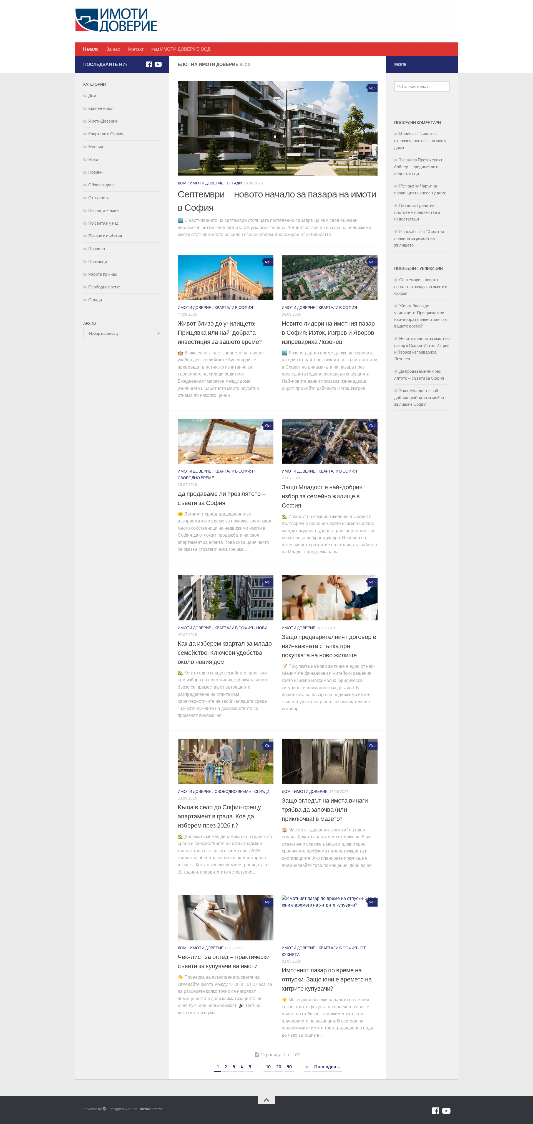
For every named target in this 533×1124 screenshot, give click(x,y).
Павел (405, 205)
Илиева (406, 133)
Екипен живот (101, 108)
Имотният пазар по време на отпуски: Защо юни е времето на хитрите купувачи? (327, 979)
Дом (182, 183)
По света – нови (103, 210)
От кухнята (98, 197)
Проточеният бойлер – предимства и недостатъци (418, 167)
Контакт (136, 49)
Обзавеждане (101, 184)
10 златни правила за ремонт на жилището (419, 238)
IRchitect (406, 186)
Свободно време (196, 478)
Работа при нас (102, 274)
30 (289, 1066)
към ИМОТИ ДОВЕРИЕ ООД (180, 49)
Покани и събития (105, 236)
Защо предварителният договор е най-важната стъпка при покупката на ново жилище (329, 646)
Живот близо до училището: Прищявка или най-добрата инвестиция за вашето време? (220, 333)
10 (268, 1066)
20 (278, 1066)
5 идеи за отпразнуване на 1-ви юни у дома (420, 140)
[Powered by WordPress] (104, 1109)
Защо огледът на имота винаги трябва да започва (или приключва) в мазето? (325, 810)
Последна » (327, 1066)
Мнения (95, 146)
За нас (113, 49)
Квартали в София (234, 307)
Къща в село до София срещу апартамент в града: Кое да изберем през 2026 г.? (219, 816)
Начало (91, 49)
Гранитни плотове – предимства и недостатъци (417, 212)
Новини (95, 172)
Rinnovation (409, 231)
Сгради (234, 183)
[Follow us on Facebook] (148, 64)
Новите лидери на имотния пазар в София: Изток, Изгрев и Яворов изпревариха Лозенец (328, 333)
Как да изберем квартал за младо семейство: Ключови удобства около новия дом (225, 653)
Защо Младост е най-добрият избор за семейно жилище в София (323, 496)
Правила (96, 248)
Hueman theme (151, 1109)
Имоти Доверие (206, 183)
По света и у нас (103, 223)
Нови (261, 628)
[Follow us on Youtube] (157, 64)
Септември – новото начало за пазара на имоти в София (420, 286)
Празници (97, 261)
